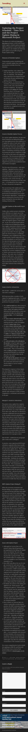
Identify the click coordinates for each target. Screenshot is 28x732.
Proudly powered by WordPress (9, 730)
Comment (5, 672)
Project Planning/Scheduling (8, 659)
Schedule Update (20, 659)
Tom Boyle (13, 657)
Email (3, 697)
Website (4, 703)
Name (3, 691)
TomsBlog (6, 3)
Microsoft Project (21, 657)
